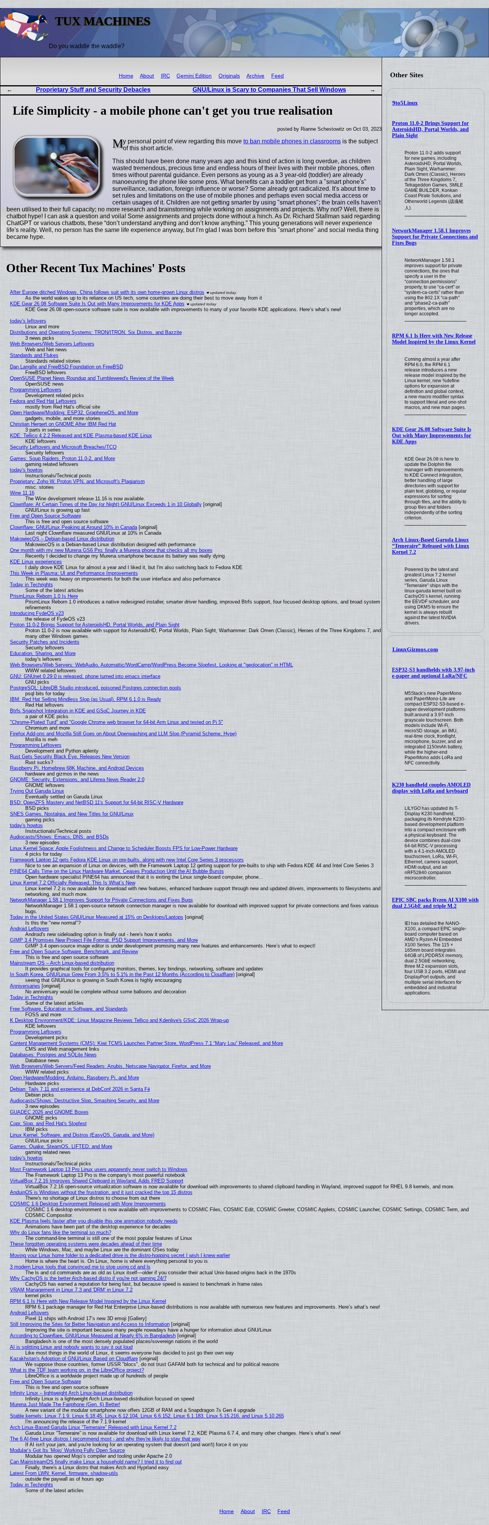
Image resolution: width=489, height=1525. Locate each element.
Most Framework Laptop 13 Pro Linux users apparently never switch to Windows (99, 1169)
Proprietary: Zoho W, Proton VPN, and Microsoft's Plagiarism (77, 481)
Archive (255, 76)
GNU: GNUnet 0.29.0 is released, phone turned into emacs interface (85, 676)
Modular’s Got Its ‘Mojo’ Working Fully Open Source (67, 1450)
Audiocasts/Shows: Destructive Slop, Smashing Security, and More (84, 1100)
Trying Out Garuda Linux (37, 791)
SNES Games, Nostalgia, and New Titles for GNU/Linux (72, 814)
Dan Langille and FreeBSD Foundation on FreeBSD (66, 367)
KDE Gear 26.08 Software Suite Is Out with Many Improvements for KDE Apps (431, 436)
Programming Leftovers (36, 390)
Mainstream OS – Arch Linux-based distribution (62, 963)
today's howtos (26, 470)
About (147, 76)
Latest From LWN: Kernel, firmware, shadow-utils (64, 1473)
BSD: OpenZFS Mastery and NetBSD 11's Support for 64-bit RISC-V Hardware (96, 802)
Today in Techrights (31, 584)
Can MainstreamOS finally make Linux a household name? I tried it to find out (96, 1462)
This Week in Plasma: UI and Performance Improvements (74, 573)
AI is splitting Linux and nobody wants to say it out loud (71, 1347)
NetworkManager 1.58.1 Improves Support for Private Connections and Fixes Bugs (435, 237)
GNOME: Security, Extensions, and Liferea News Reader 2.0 (77, 779)
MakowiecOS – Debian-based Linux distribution (62, 539)
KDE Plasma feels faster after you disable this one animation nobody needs (94, 1221)
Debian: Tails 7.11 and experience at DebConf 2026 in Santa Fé (80, 1089)
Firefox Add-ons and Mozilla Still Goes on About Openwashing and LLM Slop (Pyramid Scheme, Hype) (123, 734)
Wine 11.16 (22, 493)
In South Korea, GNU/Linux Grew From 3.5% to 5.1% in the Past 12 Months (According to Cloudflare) (122, 974)
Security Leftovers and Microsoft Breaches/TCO (63, 447)
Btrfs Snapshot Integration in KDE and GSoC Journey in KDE (78, 711)
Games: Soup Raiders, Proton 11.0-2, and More (62, 458)
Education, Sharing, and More (43, 653)
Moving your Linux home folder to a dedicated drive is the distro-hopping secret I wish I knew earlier (120, 1255)
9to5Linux (405, 103)
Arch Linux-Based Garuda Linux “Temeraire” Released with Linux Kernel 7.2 (430, 546)
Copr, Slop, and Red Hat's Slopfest (48, 1123)
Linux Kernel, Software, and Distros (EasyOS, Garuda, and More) (82, 1135)
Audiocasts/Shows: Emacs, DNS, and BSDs (59, 837)
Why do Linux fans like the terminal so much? (60, 1232)
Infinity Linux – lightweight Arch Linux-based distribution (71, 1393)
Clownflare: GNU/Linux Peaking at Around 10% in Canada (73, 527)
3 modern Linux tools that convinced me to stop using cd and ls (80, 1267)
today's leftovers (28, 321)
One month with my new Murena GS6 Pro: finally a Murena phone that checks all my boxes (111, 550)
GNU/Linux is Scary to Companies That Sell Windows (269, 89)
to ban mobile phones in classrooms (292, 141)
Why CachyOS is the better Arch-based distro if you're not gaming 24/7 (88, 1278)
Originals (229, 76)
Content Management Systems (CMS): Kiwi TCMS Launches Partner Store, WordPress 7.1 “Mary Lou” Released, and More (146, 1043)
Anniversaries (25, 986)
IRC (165, 76)
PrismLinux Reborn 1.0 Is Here (44, 596)
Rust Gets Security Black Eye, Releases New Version (70, 756)
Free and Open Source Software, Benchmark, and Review (74, 951)
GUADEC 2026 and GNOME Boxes (49, 1112)
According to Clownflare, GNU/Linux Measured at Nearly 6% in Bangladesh (93, 1335)
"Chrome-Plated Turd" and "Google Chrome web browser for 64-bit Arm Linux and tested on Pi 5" (116, 722)
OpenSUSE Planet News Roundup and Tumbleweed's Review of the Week (92, 378)
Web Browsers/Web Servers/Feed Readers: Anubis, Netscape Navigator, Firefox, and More (110, 1066)
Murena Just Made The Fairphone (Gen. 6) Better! (65, 1404)
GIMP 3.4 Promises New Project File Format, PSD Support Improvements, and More (104, 940)
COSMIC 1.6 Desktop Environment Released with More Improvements (88, 1204)
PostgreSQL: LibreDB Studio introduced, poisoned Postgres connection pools (95, 688)
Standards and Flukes (34, 355)
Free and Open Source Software (45, 516)
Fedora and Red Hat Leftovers (43, 401)
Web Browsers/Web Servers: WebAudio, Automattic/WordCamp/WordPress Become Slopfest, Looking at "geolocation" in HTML (151, 665)
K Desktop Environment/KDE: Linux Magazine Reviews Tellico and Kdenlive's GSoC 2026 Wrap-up (119, 1020)
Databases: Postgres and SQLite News (53, 1055)
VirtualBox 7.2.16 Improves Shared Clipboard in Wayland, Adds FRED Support (96, 1181)
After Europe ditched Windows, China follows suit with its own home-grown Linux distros (107, 292)
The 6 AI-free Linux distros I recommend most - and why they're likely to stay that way (105, 1439)
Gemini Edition (194, 76)
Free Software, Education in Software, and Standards (69, 1009)
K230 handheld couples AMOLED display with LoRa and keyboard (431, 788)
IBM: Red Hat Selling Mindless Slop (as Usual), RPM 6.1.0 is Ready (85, 699)
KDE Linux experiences (36, 562)
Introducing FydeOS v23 (37, 613)
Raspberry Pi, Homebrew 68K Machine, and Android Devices (77, 768)
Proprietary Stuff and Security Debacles (93, 89)
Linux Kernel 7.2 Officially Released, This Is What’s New (72, 883)
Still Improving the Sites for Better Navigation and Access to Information (90, 1324)
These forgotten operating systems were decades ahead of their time (86, 1244)
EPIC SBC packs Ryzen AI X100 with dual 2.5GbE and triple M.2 (435, 903)
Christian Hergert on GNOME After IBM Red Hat (63, 424)
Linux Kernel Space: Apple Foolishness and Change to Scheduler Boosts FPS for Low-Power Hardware (124, 848)
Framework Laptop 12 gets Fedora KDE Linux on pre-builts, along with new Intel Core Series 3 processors (127, 860)
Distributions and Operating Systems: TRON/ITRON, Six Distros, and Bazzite (96, 332)
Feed (277, 76)
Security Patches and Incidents (44, 642)
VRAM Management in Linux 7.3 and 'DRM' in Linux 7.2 (71, 1290)
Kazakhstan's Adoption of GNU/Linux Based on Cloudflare (74, 1358)
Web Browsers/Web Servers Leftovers (52, 344)
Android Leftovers (29, 928)
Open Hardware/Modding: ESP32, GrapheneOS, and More (74, 412)
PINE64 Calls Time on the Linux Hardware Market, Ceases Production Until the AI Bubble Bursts (117, 871)
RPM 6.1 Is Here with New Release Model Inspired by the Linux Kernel (434, 339)
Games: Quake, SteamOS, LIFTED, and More (61, 1146)
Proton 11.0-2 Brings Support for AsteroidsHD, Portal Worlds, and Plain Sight (430, 129)
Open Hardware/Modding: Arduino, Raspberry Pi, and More (74, 1077)
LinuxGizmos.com (415, 649)
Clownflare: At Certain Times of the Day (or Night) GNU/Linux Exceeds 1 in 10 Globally (106, 504)
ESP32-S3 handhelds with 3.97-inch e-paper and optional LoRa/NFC (433, 673)
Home (126, 76)
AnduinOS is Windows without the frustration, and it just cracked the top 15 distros (101, 1192)
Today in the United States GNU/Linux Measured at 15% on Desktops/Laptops (96, 917)
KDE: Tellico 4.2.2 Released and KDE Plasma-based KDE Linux (81, 435)
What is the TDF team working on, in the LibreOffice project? (77, 1370)
